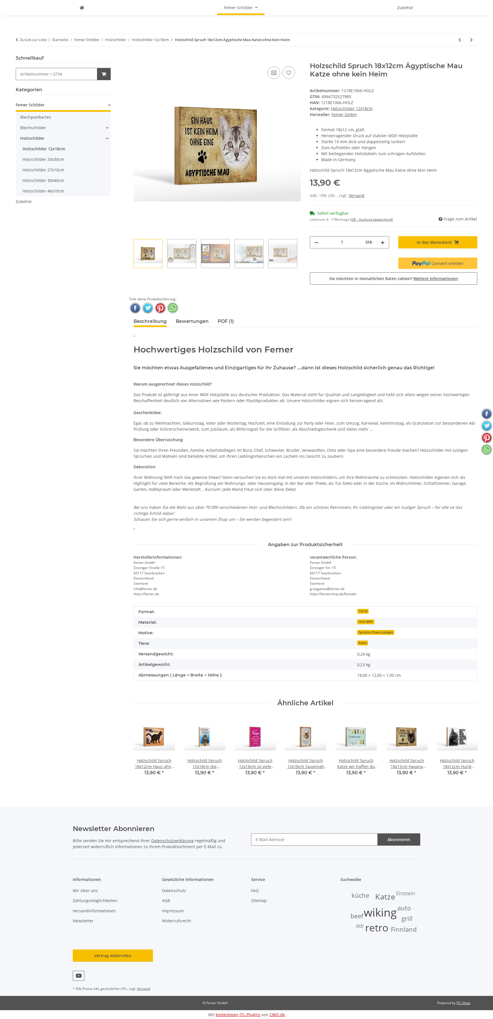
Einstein (405, 893)
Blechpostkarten (35, 117)
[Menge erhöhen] (382, 242)
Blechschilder (33, 127)
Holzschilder (32, 138)
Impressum (173, 910)
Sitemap (259, 900)
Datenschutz (174, 890)
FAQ (255, 890)
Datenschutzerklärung (172, 840)
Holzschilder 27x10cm (43, 170)
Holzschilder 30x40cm (43, 180)
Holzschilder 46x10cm (43, 191)
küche (360, 895)
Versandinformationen (94, 910)
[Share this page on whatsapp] (173, 308)
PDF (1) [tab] (226, 321)
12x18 (363, 611)
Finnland (404, 929)
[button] (63, 106)
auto (404, 907)
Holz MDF (366, 622)
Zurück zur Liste (33, 39)
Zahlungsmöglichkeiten (95, 900)
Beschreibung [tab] (150, 321)
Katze (363, 643)
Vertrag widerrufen (112, 955)
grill (407, 918)
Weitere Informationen (435, 278)
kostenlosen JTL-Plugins (238, 1014)
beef (357, 915)
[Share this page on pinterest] (160, 308)
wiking (380, 912)
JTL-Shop (463, 1002)
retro (376, 927)
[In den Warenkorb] (138, 59)
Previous (143, 750)
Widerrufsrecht (176, 920)
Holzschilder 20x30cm (43, 159)
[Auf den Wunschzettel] (288, 72)
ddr (360, 925)
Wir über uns (85, 890)
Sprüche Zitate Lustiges (376, 632)
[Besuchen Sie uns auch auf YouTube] (78, 976)
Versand (356, 195)
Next (468, 750)
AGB (166, 900)
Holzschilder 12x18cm (352, 108)
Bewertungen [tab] (192, 321)
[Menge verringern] (316, 242)
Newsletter (83, 920)
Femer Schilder (30, 105)
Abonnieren (398, 839)
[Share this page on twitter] (147, 308)
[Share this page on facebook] (135, 308)
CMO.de (277, 1014)
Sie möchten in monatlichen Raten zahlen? (393, 278)
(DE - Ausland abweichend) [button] (371, 219)
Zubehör (24, 201)
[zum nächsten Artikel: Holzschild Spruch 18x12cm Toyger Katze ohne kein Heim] (471, 40)
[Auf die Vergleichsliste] (274, 72)
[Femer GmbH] (82, 7)
